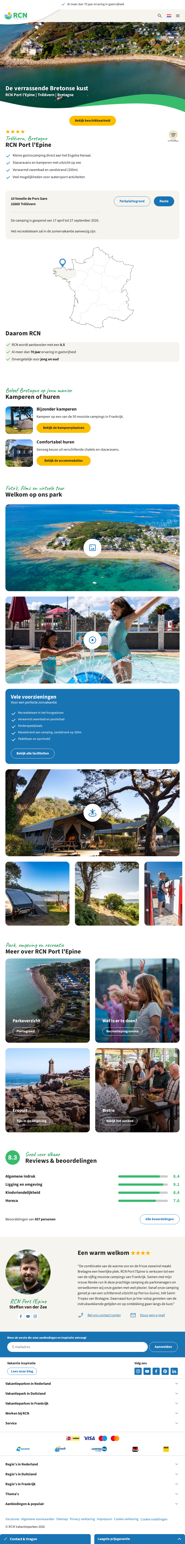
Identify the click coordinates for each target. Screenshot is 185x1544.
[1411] (156, 1371)
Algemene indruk (20, 1176)
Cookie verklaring (126, 1519)
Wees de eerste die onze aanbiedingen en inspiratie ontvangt (46, 1338)
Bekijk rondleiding (92, 813)
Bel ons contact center (104, 1315)
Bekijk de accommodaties (63, 460)
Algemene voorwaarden (37, 1519)
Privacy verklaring (82, 1519)
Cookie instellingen (154, 1519)
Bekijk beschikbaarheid (92, 120)
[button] (37, 894)
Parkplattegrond (132, 201)
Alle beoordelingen (160, 1219)
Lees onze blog (22, 1371)
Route (164, 201)
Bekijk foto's (92, 548)
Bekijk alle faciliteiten (32, 753)
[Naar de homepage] (16, 15)
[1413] (138, 1371)
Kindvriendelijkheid (22, 1192)
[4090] (165, 1371)
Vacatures (12, 1519)
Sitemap (62, 1519)
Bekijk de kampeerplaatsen (63, 427)
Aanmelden (163, 1346)
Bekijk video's (92, 640)
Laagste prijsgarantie (114, 1539)
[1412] (147, 1371)
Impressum (104, 1519)
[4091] (174, 1371)
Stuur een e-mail (152, 1315)
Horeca (11, 1200)
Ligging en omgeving (23, 1184)
